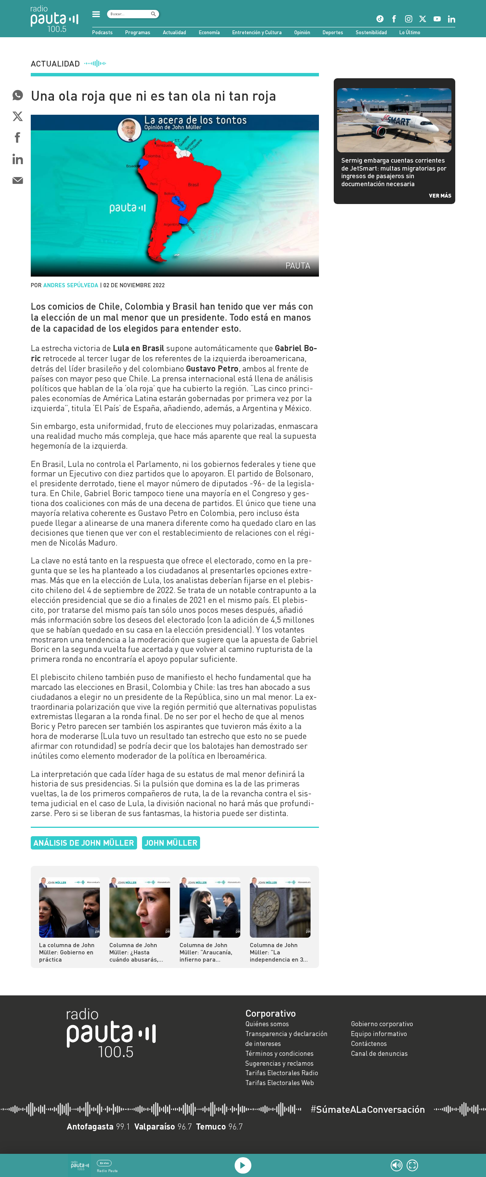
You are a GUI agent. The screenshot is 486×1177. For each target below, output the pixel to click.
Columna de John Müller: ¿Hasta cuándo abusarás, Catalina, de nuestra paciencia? (137, 952)
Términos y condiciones (279, 1053)
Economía (209, 32)
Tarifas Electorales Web (279, 1083)
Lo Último (409, 32)
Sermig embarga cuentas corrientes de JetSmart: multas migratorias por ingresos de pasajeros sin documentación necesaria (394, 172)
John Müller (171, 842)
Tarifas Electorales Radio (281, 1073)
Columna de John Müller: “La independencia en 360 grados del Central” (279, 952)
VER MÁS (440, 195)
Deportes (333, 32)
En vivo (104, 1162)
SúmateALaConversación (367, 1109)
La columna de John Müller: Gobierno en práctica (67, 952)
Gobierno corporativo (382, 1024)
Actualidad (174, 32)
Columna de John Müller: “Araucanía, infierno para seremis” (206, 952)
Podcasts (102, 32)
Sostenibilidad (371, 32)
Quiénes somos (267, 1024)
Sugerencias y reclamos (279, 1063)
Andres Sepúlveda (70, 285)
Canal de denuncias (379, 1053)
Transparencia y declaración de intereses (286, 1038)
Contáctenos (369, 1043)
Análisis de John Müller (83, 842)
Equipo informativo (379, 1034)
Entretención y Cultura (257, 32)
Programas (137, 32)
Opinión (302, 32)
